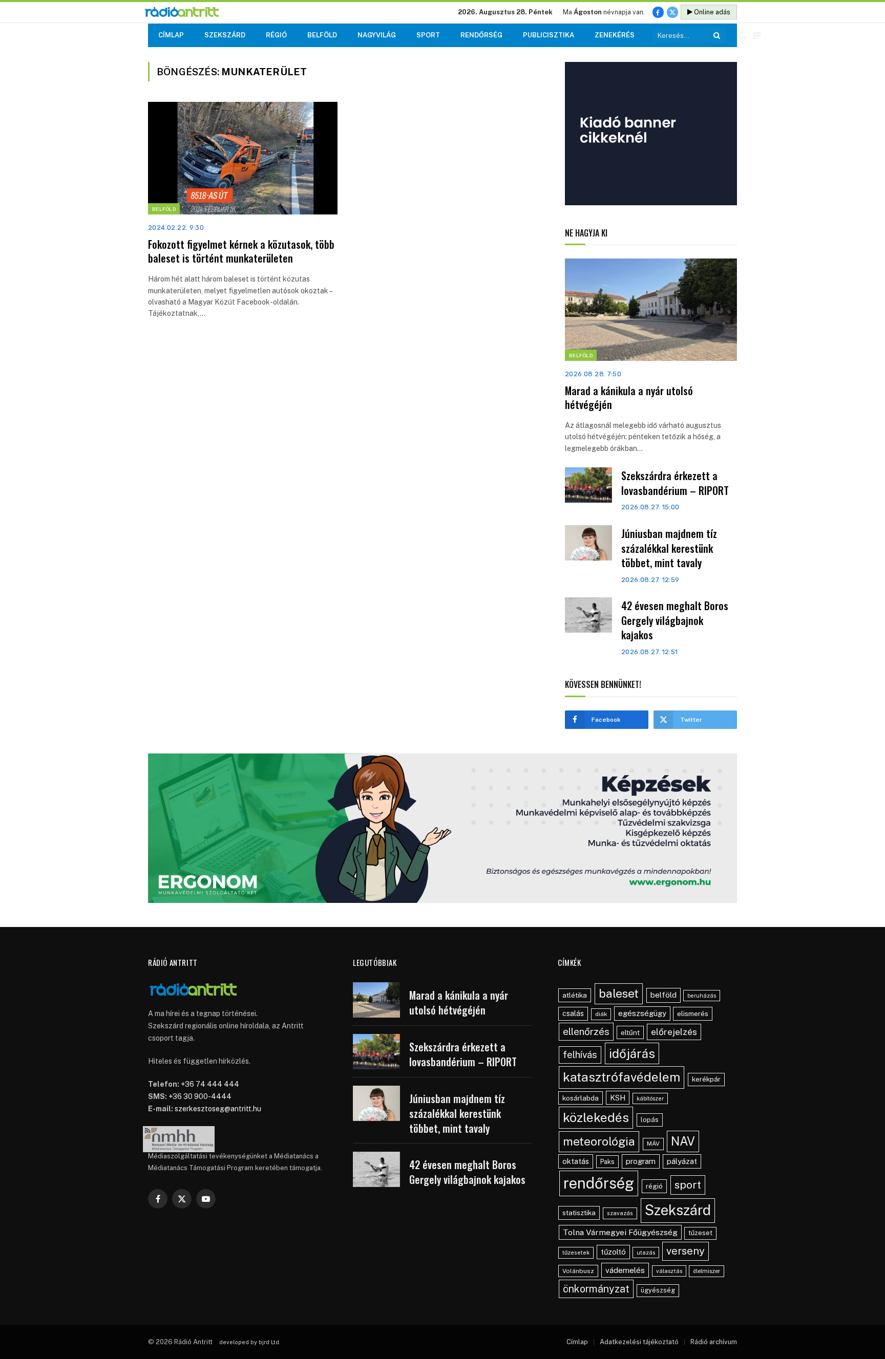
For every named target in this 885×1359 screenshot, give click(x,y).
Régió (276, 35)
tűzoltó (613, 1251)
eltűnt (630, 1032)
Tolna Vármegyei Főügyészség (620, 1232)
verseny (685, 1251)
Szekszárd (224, 35)
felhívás (580, 1054)
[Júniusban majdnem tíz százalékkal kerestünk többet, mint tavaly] (588, 542)
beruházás (701, 996)
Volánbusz (578, 1271)
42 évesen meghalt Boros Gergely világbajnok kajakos (674, 620)
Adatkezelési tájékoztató (639, 1342)
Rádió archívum (713, 1342)
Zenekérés (615, 35)
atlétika (574, 995)
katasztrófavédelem (621, 1077)
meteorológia (599, 1141)
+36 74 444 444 (210, 1084)
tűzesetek (575, 1252)
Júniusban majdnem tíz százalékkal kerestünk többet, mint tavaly (669, 548)
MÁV (653, 1143)
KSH (617, 1097)
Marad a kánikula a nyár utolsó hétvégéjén (629, 398)
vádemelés (625, 1270)
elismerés (692, 1013)
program (641, 1161)
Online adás (711, 12)
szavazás (620, 1213)
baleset (619, 993)
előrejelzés (674, 1031)
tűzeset (700, 1233)
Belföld (322, 35)
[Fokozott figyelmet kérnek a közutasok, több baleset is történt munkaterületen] (243, 158)
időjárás (632, 1053)
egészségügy (642, 1013)
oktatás (575, 1161)
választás (669, 1271)
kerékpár (706, 1079)
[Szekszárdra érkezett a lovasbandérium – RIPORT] (588, 485)
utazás (646, 1252)
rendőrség (598, 1183)
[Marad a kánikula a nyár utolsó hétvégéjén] (651, 309)
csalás (573, 1013)
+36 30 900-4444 (199, 1096)
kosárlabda (580, 1098)
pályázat (682, 1161)
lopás (650, 1120)
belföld (663, 994)
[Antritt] (186, 12)
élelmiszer (706, 1271)
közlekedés (596, 1117)
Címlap (171, 35)
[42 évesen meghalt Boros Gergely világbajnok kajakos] (588, 615)
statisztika (579, 1213)
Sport (428, 35)
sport (688, 1184)
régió (654, 1186)
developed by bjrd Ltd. (250, 1342)
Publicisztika (548, 35)
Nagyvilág (376, 35)
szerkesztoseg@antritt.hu (218, 1109)
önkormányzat (596, 1289)
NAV (683, 1141)
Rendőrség (481, 35)
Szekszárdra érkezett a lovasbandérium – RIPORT (675, 483)
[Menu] (757, 35)
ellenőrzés (586, 1031)
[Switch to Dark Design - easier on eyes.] (742, 35)
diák (601, 1014)
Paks (607, 1162)
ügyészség (658, 1290)
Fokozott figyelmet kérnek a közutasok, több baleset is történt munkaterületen (241, 251)
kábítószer (650, 1098)
